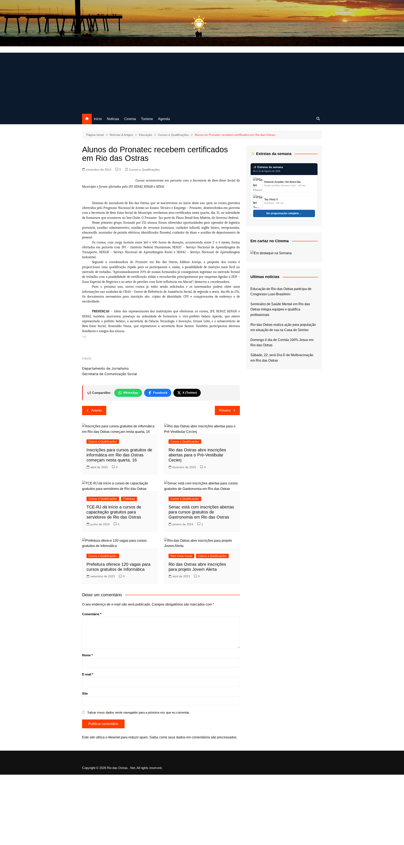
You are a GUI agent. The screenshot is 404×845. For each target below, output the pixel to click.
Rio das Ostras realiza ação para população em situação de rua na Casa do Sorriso (283, 327)
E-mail (87, 674)
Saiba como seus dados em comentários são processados (192, 737)
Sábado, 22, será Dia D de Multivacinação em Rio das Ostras (281, 357)
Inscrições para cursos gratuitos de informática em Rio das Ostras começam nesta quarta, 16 (119, 455)
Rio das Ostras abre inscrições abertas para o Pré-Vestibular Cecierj (197, 455)
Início (98, 119)
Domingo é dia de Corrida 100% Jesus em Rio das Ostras (282, 342)
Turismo (147, 119)
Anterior (96, 410)
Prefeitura (129, 498)
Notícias (113, 119)
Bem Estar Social (181, 556)
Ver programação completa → (284, 213)
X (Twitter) (189, 392)
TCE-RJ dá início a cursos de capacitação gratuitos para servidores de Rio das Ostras (113, 512)
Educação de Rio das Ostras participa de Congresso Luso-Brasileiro (280, 291)
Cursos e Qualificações (144, 169)
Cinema (130, 119)
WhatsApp (130, 392)
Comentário (91, 614)
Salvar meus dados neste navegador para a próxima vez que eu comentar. (138, 712)
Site (85, 693)
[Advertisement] (202, 82)
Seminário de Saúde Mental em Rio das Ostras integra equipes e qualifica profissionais (280, 309)
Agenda (164, 119)
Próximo (225, 410)
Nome (87, 655)
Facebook (160, 392)
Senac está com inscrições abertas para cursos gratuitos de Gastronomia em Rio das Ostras (201, 512)
